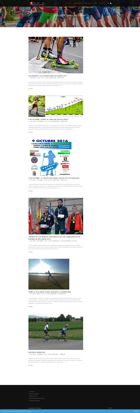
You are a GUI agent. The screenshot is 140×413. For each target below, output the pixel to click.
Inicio (69, 3)
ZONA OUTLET (88, 3)
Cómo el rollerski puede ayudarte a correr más (49, 292)
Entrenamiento (62, 293)
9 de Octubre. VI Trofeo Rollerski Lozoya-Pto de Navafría (53, 178)
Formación (63, 354)
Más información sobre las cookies (37, 398)
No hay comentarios (50, 77)
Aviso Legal (31, 391)
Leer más (30, 88)
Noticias (74, 241)
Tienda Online (78, 3)
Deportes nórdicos (36, 352)
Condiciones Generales (34, 400)
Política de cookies (33, 396)
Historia (63, 241)
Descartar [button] (136, 411)
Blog (95, 3)
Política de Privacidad (34, 393)
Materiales (69, 241)
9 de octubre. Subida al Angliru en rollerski (48, 119)
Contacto (102, 3)
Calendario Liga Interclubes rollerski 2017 (47, 76)
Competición (60, 77)
